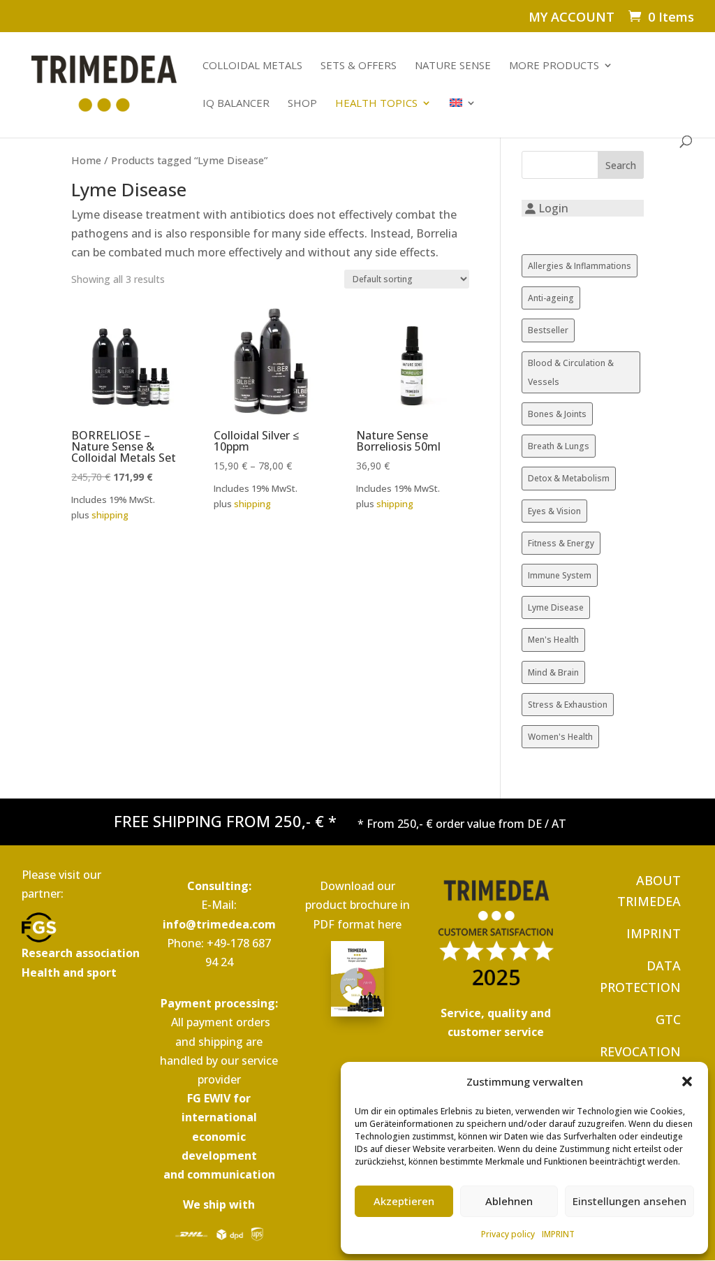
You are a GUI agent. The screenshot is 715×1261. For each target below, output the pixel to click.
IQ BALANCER (236, 104)
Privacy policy (508, 1234)
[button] (687, 1081)
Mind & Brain (553, 672)
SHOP (302, 104)
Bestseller (548, 330)
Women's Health (560, 737)
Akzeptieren (404, 1201)
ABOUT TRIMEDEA (649, 891)
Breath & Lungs (558, 446)
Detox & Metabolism (569, 478)
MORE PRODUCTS (554, 66)
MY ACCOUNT (571, 17)
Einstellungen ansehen (629, 1201)
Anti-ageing (551, 298)
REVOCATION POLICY (640, 1062)
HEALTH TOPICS (376, 104)
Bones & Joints (557, 414)
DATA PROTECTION (640, 976)
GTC (668, 1019)
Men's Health (553, 640)
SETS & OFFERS (358, 66)
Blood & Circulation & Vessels (571, 372)
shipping (109, 515)
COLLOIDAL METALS (252, 66)
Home (86, 160)
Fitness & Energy (561, 543)
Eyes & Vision (554, 511)
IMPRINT (558, 1234)
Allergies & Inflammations (579, 266)
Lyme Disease (556, 607)
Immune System (559, 575)
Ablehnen (509, 1201)
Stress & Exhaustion (567, 704)
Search (620, 165)
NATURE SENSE (453, 66)
